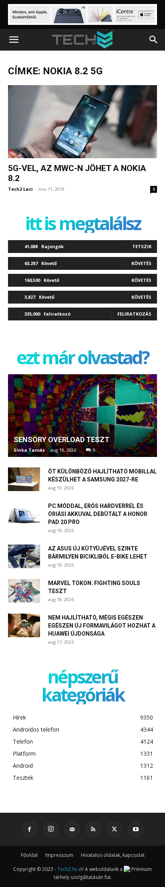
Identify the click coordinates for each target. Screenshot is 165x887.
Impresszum (59, 855)
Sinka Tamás (29, 450)
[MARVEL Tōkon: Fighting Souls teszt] (24, 591)
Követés (141, 263)
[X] (115, 829)
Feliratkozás (134, 314)
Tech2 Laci (20, 189)
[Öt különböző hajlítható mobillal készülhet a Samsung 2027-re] (24, 479)
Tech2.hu (67, 869)
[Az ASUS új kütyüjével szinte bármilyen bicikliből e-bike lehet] (24, 556)
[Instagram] (51, 829)
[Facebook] (30, 829)
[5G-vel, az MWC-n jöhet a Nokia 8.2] (82, 121)
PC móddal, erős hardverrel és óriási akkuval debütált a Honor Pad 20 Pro (97, 514)
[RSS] (93, 829)
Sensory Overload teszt (61, 439)
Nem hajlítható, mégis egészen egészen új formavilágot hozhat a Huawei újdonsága (101, 625)
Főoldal (29, 855)
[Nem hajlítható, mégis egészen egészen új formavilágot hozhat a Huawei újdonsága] (24, 626)
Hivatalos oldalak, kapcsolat (113, 855)
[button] (13, 40)
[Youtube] (136, 829)
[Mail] (72, 829)
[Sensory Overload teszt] (82, 415)
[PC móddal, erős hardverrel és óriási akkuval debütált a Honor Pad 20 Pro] (24, 514)
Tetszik (141, 246)
